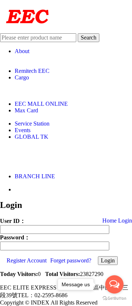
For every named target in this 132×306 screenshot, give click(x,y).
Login (125, 220)
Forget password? (70, 260)
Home (109, 220)
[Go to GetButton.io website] (114, 298)
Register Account (27, 260)
